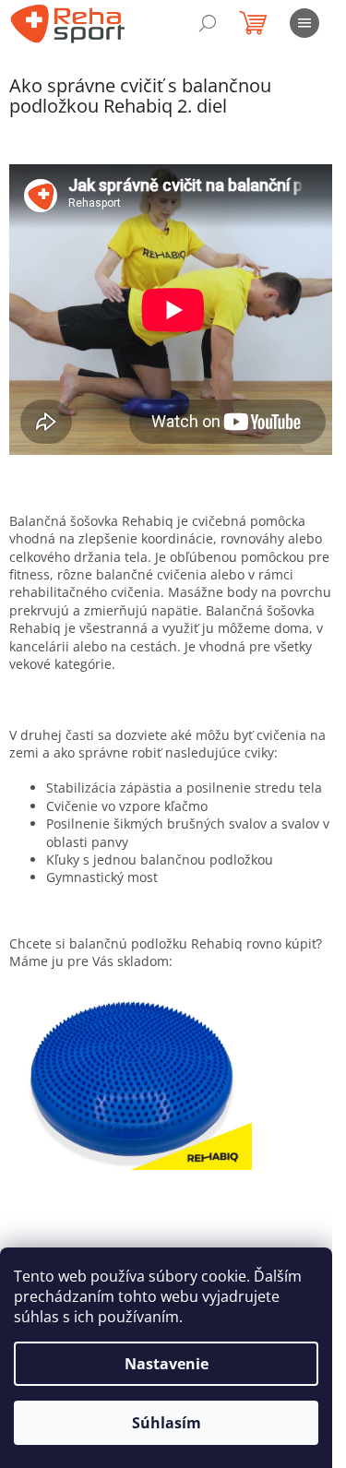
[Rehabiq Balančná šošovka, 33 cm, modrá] (130, 1077)
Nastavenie (167, 1364)
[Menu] (304, 23)
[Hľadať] (207, 23)
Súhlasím (166, 1423)
